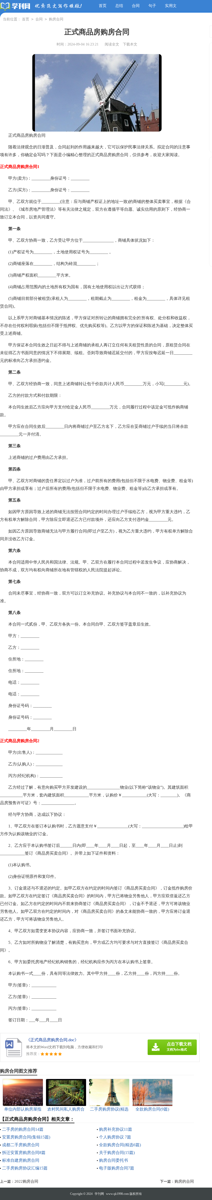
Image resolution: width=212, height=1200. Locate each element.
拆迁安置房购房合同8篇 (24, 1152)
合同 (136, 6)
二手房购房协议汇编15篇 (25, 1168)
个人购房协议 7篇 (115, 1137)
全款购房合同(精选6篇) (120, 1145)
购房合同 (56, 19)
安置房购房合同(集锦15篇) (26, 1137)
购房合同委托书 (113, 1160)
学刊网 (99, 1194)
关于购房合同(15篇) (117, 1152)
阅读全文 (112, 44)
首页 (103, 6)
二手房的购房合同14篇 (22, 1129)
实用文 (171, 6)
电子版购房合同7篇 (116, 1168)
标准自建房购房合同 (20, 1160)
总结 (119, 6)
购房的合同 (184, 1181)
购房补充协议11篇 (115, 1129)
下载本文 (130, 44)
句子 (152, 6)
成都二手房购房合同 (20, 1145)
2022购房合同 (26, 1181)
